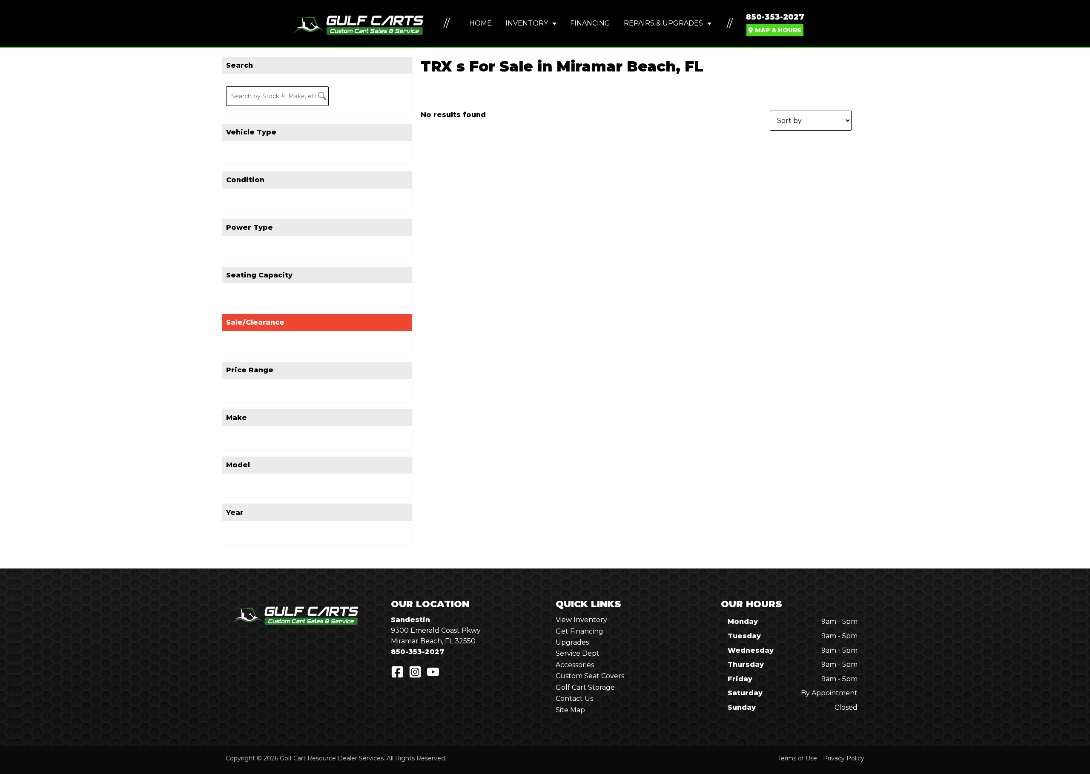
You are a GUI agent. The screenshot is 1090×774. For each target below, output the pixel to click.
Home (480, 23)
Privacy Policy (843, 758)
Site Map (570, 710)
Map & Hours (777, 30)
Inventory (526, 23)
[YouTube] (433, 671)
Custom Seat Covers (590, 676)
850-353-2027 (775, 17)
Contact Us (574, 698)
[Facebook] (397, 671)
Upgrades (572, 642)
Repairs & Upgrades (663, 23)
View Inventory (581, 620)
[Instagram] (415, 671)
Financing (590, 23)
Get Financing (579, 631)
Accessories (575, 665)
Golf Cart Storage (585, 687)
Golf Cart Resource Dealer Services (332, 758)
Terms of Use (797, 758)
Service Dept (578, 653)
